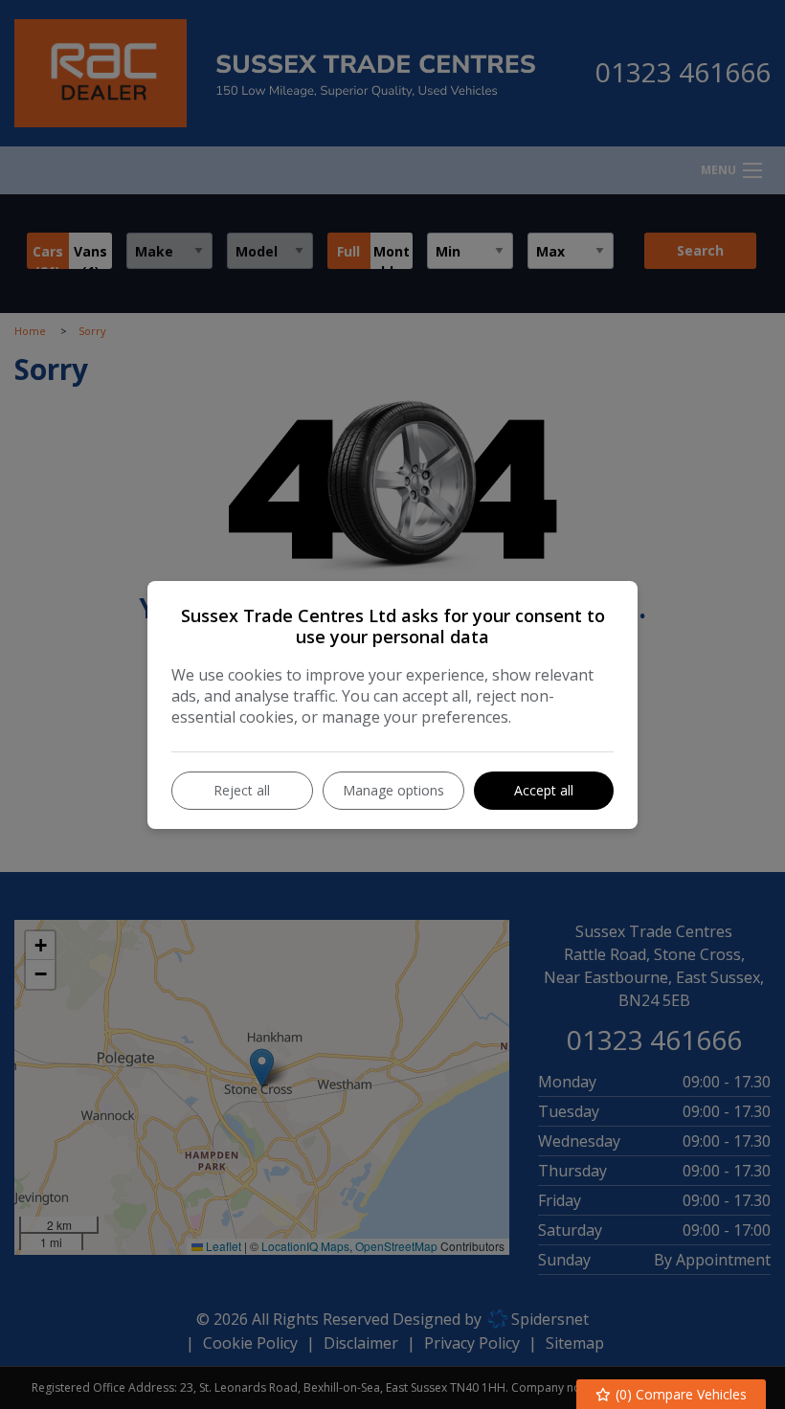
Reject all (241, 790)
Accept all (543, 790)
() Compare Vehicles (679, 1394)
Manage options (393, 790)
